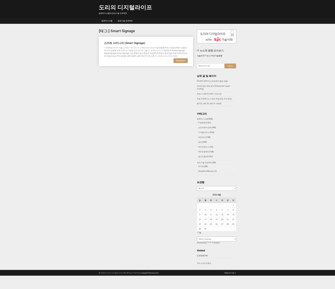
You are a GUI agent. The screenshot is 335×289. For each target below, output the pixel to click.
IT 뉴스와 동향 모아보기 (210, 50)
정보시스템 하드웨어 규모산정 (209, 94)
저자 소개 (201, 263)
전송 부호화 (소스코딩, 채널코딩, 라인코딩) (214, 99)
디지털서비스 (203, 132)
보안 (200, 142)
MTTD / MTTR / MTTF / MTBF (209, 104)
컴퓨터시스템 (106, 21)
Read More (180, 61)
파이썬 (201, 166)
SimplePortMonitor (206, 171)
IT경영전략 (202, 123)
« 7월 (199, 233)
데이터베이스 (203, 147)
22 (233, 219)
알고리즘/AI (203, 156)
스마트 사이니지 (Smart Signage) (124, 43)
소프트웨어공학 (204, 127)
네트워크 (202, 137)
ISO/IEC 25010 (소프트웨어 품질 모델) (212, 81)
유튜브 (208, 263)
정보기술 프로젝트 (125, 21)
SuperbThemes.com (150, 273)
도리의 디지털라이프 (125, 7)
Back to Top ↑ (230, 273)
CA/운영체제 (203, 152)
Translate (216, 243)
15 (233, 215)
